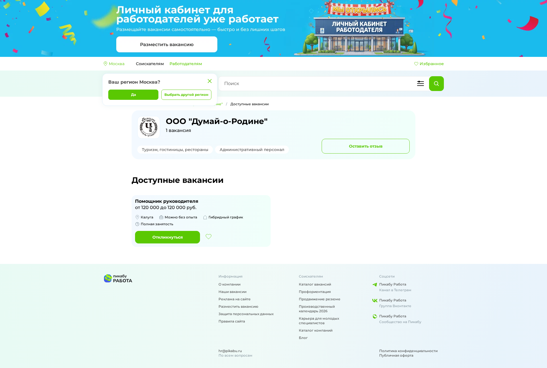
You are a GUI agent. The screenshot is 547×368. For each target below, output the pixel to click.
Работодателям (186, 63)
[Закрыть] (210, 81)
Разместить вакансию (238, 306)
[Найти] (436, 83)
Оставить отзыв (366, 146)
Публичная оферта (396, 355)
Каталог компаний (315, 330)
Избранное (432, 63)
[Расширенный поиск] (420, 84)
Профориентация (315, 292)
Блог (303, 338)
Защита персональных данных (246, 314)
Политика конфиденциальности (408, 351)
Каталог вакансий (315, 284)
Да (133, 94)
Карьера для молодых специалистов (319, 320)
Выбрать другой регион (186, 94)
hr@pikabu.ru (230, 351)
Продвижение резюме (319, 299)
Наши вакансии (232, 292)
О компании (229, 284)
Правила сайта (232, 321)
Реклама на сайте (235, 299)
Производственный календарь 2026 (317, 308)
